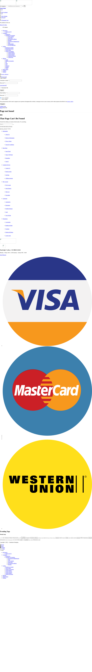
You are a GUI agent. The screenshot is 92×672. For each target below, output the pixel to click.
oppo (6, 63)
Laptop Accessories (9, 51)
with (39, 539)
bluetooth (15, 537)
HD (47, 537)
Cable (23, 537)
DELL (36, 538)
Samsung (7, 65)
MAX (69, 537)
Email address (3, 92)
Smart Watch (5, 69)
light (67, 538)
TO (13, 539)
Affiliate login (3, 106)
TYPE (15, 539)
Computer (5, 33)
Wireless (35, 539)
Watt (29, 539)
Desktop (39, 537)
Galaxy (44, 537)
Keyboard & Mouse (12, 39)
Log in (2, 90)
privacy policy (70, 101)
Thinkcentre (10, 539)
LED (60, 537)
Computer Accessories (10, 35)
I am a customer (4, 97)
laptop (57, 538)
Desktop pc (7, 34)
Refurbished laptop (9, 48)
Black (11, 537)
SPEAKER (2, 539)
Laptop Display (11, 54)
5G (3, 537)
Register (3, 104)
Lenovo (63, 537)
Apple (6, 59)
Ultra (18, 539)
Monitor (10, 40)
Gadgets (4, 70)
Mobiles (4, 58)
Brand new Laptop (9, 47)
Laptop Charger (11, 53)
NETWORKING (12, 45)
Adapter (7, 537)
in (50, 537)
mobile (74, 537)
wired (32, 539)
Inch (52, 537)
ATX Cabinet (11, 36)
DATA (32, 538)
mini (72, 537)
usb (21, 540)
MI (6, 62)
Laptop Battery (11, 52)
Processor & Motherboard (13, 41)
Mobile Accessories (9, 61)
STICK (6, 539)
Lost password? (3, 85)
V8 (23, 539)
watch (26, 540)
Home (1, 107)
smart (90, 538)
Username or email (4, 80)
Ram (9, 42)
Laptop (4, 46)
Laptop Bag (10, 57)
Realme (7, 67)
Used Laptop (8, 50)
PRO (81, 537)
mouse (78, 538)
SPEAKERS (11, 44)
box (19, 537)
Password (2, 83)
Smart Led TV (8, 31)
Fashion (4, 71)
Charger (28, 537)
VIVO (6, 68)
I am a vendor (4, 99)
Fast (42, 537)
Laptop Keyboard (12, 56)
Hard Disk (10, 37)
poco (6, 64)
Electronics (5, 30)
